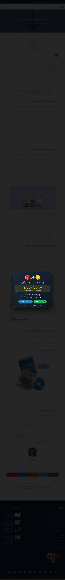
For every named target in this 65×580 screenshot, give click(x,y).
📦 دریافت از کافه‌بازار (25, 301)
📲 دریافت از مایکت (40, 301)
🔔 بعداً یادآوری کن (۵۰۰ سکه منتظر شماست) (32, 305)
